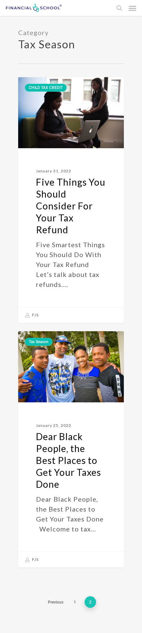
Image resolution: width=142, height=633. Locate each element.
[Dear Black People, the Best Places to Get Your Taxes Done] (71, 449)
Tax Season (39, 341)
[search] (119, 8)
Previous (55, 602)
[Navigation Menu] (132, 8)
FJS (35, 314)
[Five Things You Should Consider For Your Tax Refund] (71, 200)
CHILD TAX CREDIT (46, 87)
